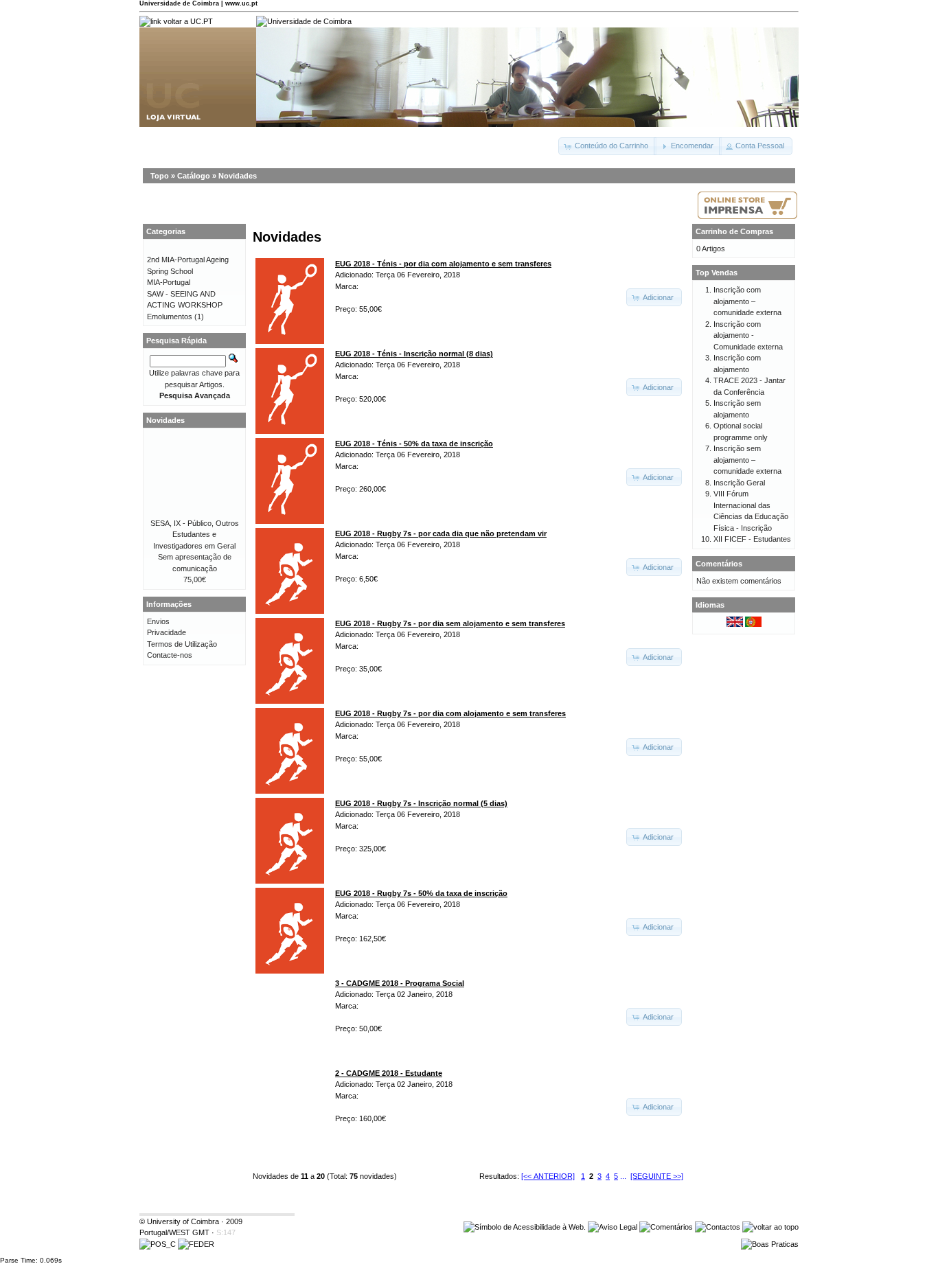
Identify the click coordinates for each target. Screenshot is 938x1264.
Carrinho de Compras (734, 231)
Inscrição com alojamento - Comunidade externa (748, 335)
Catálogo (193, 176)
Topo (159, 176)
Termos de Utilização (182, 644)
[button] (607, 146)
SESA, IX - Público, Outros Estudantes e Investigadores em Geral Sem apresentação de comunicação (194, 546)
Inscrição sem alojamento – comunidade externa (747, 459)
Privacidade (166, 632)
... (623, 1176)
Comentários (719, 564)
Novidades (237, 176)
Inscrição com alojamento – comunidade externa (747, 301)
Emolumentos (169, 316)
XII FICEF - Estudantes (752, 539)
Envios (158, 621)
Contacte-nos (169, 655)
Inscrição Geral (739, 483)
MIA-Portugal (168, 282)
